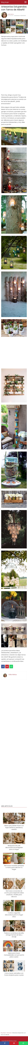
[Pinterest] (7, 666)
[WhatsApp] (11, 666)
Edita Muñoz (11, 14)
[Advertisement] (12, 70)
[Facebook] (3, 666)
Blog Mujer (5, 2)
